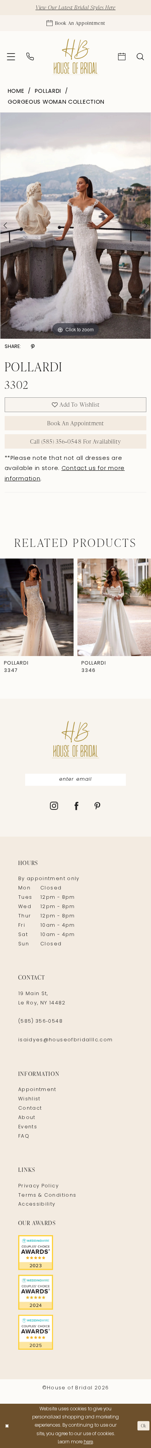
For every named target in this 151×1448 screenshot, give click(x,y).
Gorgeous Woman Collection (56, 102)
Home (16, 91)
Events (27, 1127)
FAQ (23, 1136)
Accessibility (37, 1204)
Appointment (37, 1090)
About (27, 1118)
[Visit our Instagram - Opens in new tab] (54, 807)
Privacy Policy (38, 1186)
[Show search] (140, 57)
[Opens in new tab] (75, 1252)
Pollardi (48, 91)
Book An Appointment (75, 423)
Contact (30, 1108)
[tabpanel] (75, 226)
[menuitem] (11, 57)
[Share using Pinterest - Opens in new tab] (33, 347)
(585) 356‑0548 (40, 1021)
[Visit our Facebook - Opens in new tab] (76, 807)
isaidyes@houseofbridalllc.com (65, 1040)
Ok (144, 1425)
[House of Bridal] (75, 57)
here (88, 1442)
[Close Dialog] (7, 1425)
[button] (11, 57)
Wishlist (29, 1099)
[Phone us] (30, 57)
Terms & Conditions (47, 1195)
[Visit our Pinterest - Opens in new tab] (97, 807)
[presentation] (37, 607)
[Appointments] (122, 57)
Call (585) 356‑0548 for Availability (75, 441)
